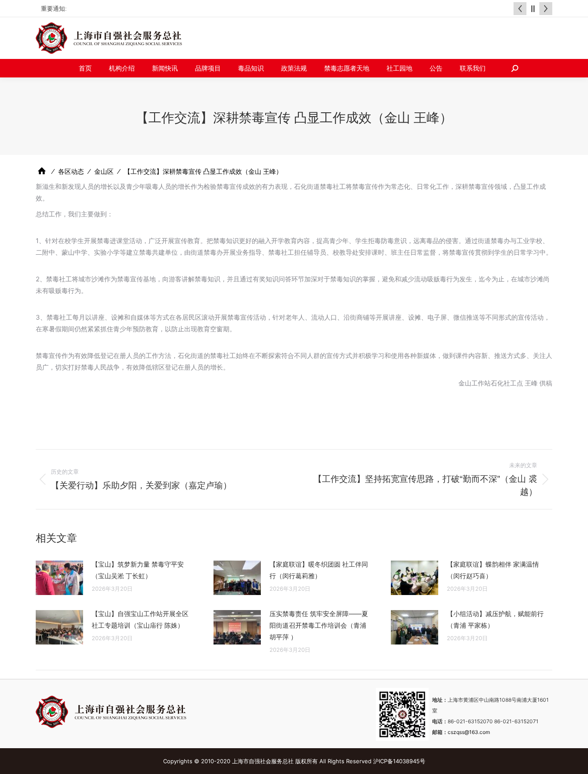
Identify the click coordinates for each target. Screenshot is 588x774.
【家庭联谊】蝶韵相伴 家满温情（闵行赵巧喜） (493, 570)
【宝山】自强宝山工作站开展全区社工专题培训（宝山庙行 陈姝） (140, 619)
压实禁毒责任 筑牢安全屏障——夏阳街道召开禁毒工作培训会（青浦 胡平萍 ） (318, 625)
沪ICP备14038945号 (399, 761)
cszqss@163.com (469, 732)
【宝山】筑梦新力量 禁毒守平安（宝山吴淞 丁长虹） (138, 570)
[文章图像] (59, 578)
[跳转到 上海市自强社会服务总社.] (42, 171)
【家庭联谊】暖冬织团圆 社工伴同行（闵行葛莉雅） (318, 570)
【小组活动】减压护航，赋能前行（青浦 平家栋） (495, 619)
